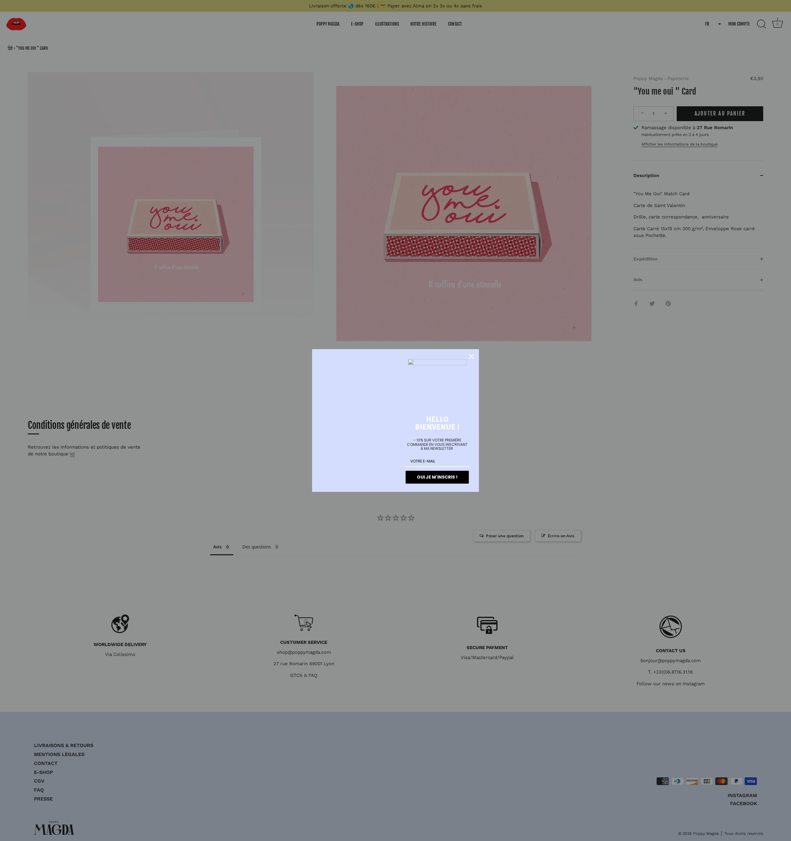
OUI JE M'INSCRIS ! (437, 477)
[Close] (471, 356)
